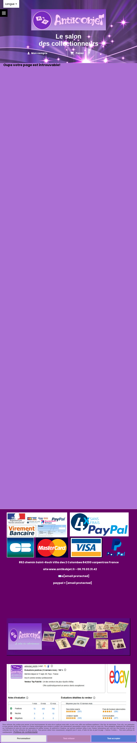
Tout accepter (113, 738)
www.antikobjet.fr (62, 569)
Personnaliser (23, 738)
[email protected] (79, 583)
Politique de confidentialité (25, 732)
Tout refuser (69, 738)
